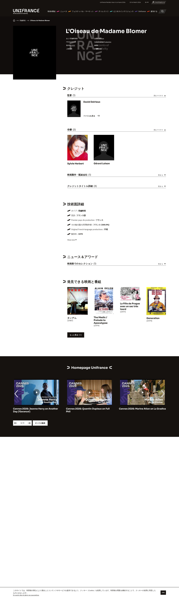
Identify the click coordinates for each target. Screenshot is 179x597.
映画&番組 (51, 11)
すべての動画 (40, 423)
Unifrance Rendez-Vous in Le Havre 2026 (112, 2)
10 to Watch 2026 (135, 2)
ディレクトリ (104, 11)
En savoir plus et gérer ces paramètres (26, 595)
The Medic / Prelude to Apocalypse (100, 320)
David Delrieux (99, 38)
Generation (153, 318)
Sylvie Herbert (75, 163)
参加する (154, 11)
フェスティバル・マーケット (83, 11)
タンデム (72, 318)
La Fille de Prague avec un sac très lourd (130, 306)
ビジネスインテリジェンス (123, 11)
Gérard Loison (102, 163)
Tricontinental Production (102, 42)
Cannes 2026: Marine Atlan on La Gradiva (89, 408)
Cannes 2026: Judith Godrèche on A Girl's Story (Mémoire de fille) (139, 410)
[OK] (163, 592)
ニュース (63, 11)
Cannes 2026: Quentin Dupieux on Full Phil (35, 410)
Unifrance (142, 11)
